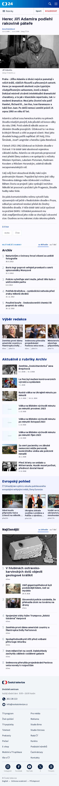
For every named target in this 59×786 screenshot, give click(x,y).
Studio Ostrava (37, 730)
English (5, 781)
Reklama (35, 719)
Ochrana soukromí (19, 781)
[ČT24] (7, 4)
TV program (7, 713)
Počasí (5, 741)
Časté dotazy (37, 752)
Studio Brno (36, 724)
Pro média (35, 713)
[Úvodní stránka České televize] (13, 682)
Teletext (6, 730)
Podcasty (6, 735)
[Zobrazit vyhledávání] (50, 4)
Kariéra (34, 741)
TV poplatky (8, 724)
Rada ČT (34, 735)
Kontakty (35, 757)
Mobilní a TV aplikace (12, 752)
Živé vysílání (7, 719)
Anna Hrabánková (8, 29)
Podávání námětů (39, 746)
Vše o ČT (6, 757)
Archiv (7, 233)
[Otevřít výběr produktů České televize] (56, 4)
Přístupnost (35, 781)
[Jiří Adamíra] (29, 51)
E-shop (5, 746)
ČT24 (17, 233)
